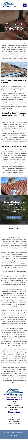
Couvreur (14, 414)
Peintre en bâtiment (14, 421)
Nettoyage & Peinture (14, 419)
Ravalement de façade (14, 423)
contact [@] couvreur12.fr (14, 405)
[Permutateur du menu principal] (25, 5)
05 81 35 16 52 (14, 403)
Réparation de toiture (14, 416)
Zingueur (14, 417)
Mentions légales (14, 435)
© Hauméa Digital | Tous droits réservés (14, 432)
